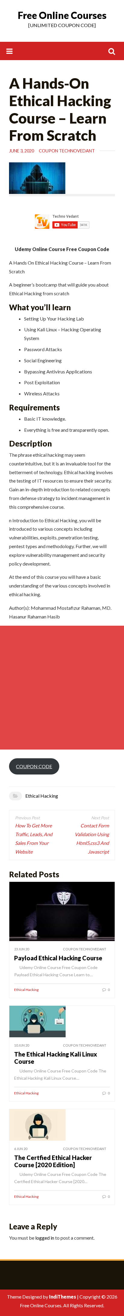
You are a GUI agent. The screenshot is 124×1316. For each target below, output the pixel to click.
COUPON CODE (34, 766)
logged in (44, 1238)
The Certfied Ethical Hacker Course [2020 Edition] (53, 1161)
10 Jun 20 (21, 1045)
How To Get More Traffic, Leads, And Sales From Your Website (33, 838)
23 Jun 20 (21, 949)
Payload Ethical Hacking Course (58, 958)
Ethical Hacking (41, 796)
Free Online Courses (62, 15)
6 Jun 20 (20, 1149)
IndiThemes (62, 1296)
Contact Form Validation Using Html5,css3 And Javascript (92, 838)
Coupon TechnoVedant (67, 150)
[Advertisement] (62, 688)
